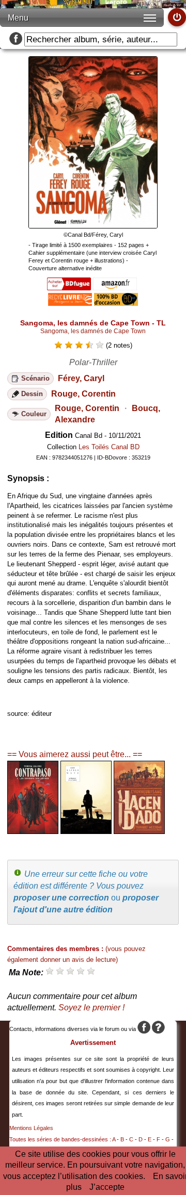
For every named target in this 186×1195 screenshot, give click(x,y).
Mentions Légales (31, 1128)
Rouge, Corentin (83, 393)
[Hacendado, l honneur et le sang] (139, 831)
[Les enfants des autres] (32, 831)
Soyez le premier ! (91, 1007)
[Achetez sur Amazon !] (115, 287)
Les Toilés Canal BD (109, 447)
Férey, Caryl (81, 378)
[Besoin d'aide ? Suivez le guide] (158, 1029)
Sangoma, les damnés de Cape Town (93, 331)
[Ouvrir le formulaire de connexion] (177, 17)
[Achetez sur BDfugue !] (69, 287)
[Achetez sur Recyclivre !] (70, 303)
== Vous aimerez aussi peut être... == (74, 754)
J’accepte (107, 1187)
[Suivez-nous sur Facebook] (15, 39)
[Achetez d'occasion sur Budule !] (116, 303)
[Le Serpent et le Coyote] (86, 831)
